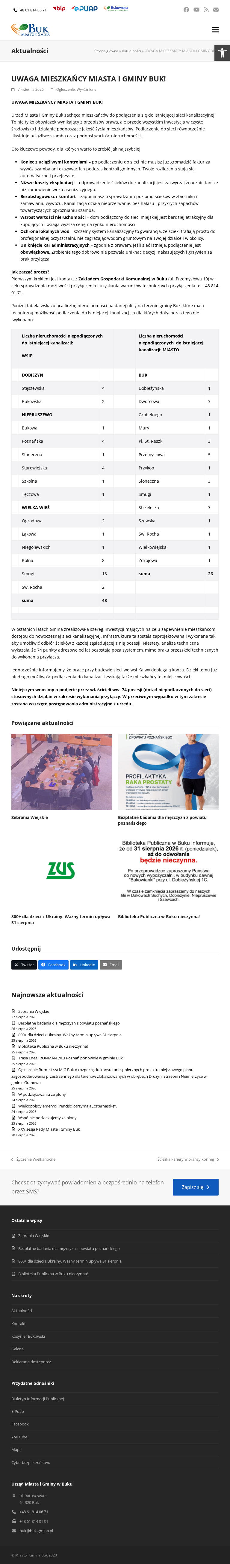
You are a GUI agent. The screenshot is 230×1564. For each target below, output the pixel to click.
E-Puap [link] (17, 1411)
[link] (222, 53)
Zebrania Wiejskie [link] (29, 817)
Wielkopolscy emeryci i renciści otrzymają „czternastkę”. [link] (67, 1106)
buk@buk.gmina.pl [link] (36, 1530)
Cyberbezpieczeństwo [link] (30, 1462)
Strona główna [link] (106, 50)
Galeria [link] (17, 1349)
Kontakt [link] (18, 1323)
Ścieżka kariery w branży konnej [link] (186, 1159)
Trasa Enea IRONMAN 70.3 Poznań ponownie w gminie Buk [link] (70, 1058)
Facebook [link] (20, 1424)
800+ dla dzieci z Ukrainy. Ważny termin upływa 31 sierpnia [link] (70, 1034)
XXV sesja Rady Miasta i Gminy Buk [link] (49, 1129)
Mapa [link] (16, 1449)
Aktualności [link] (131, 50)
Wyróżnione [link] (86, 89)
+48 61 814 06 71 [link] (32, 10)
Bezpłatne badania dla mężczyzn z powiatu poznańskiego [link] (69, 1023)
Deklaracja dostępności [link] (31, 1361)
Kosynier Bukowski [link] (28, 1336)
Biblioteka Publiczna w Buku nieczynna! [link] (159, 916)
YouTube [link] (19, 1437)
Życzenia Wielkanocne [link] (33, 1159)
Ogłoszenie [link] (65, 89)
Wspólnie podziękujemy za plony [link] (47, 1117)
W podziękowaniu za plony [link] (42, 1094)
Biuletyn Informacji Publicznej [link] (37, 1398)
